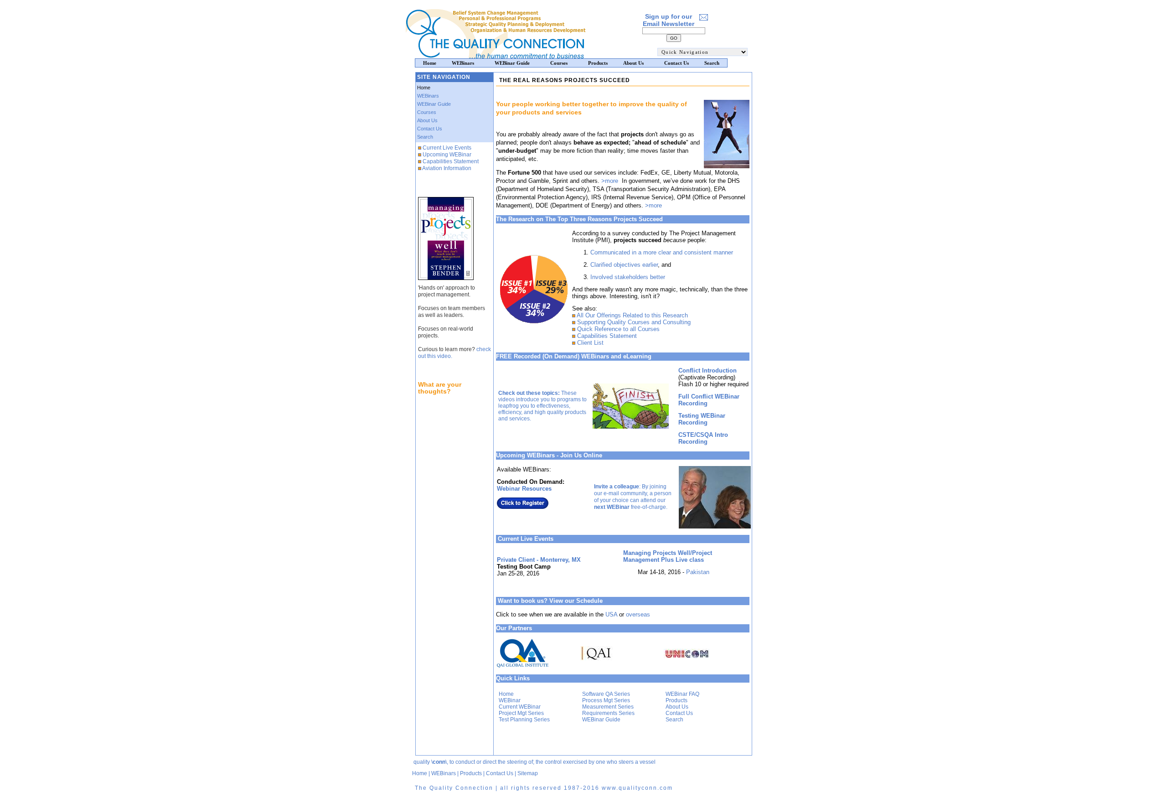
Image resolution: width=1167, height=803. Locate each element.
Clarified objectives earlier (624, 264)
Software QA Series (606, 694)
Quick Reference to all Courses (618, 329)
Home (506, 694)
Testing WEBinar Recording (701, 419)
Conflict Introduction (707, 370)
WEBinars (428, 95)
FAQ (694, 694)
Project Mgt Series (521, 713)
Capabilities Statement (451, 161)
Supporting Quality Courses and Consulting (634, 322)
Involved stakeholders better (627, 277)
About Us (427, 120)
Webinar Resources (524, 488)
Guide (612, 719)
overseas (638, 614)
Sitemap (527, 773)
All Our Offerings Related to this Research (632, 315)
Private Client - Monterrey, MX (539, 559)
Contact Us (429, 128)
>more (609, 180)
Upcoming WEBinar (447, 154)
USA (611, 614)
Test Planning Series (524, 719)
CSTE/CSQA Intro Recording (703, 438)
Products (676, 700)
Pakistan (697, 572)
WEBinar (510, 700)
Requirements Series (608, 713)
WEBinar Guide (434, 104)
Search (425, 137)
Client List (590, 342)
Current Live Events (447, 148)
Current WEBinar (520, 707)
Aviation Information (446, 168)
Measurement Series (608, 707)
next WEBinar (612, 507)
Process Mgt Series (606, 700)
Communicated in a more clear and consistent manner (661, 252)
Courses (426, 112)
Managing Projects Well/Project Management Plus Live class (667, 556)
